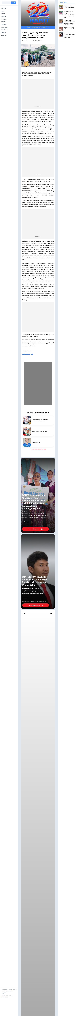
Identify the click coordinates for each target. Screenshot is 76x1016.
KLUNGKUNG (4, 30)
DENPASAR (3, 19)
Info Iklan (3, 992)
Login (3, 993)
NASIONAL (3, 35)
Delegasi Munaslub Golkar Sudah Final (69, 28)
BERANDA (3, 8)
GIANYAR (3, 22)
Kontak (3, 990)
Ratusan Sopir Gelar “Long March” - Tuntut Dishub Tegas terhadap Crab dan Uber (69, 14)
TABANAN (3, 32)
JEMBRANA (3, 24)
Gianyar (25, 522)
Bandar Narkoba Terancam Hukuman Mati (69, 7)
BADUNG (3, 11)
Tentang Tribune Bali (13, 989)
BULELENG (3, 16)
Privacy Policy (4, 989)
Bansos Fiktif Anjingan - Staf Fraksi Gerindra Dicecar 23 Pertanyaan (69, 35)
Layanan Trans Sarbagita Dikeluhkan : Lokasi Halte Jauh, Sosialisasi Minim (69, 22)
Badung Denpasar (27, 354)
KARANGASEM (4, 27)
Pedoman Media (9, 990)
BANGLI (3, 14)
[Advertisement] (38, 92)
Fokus (25, 598)
